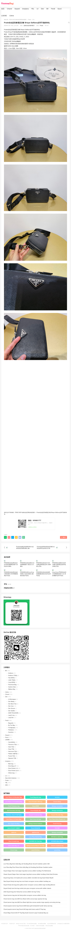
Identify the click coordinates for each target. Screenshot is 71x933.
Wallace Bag (11, 694)
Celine (11, 15)
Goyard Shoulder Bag (57, 820)
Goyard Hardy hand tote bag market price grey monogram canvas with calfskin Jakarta (27, 893)
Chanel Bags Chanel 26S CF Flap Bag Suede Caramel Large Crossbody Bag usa (26, 918)
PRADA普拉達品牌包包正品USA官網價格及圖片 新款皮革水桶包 (11, 569)
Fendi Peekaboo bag (13, 811)
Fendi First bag (57, 829)
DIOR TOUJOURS (13, 718)
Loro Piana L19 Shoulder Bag (14, 802)
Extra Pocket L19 (13, 773)
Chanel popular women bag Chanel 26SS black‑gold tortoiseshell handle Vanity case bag (28, 911)
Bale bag (10, 769)
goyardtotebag (35, 855)
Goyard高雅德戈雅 (51, 928)
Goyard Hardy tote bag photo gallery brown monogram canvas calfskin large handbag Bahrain (29, 890)
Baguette (10, 728)
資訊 (6, 790)
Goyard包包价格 (35, 833)
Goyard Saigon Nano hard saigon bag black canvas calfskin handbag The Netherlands (27, 876)
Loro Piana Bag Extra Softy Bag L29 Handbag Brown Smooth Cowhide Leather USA (27, 869)
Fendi (53, 9)
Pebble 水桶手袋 (12, 759)
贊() (63, 537)
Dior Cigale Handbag (13, 829)
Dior (42, 9)
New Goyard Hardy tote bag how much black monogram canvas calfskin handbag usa (27, 886)
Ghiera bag (11, 778)
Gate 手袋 (11, 752)
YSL (32, 9)
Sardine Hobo (12, 692)
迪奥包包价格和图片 (29, 25)
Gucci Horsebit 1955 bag (35, 807)
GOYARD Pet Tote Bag (35, 846)
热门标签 (32, 931)
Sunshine (10, 737)
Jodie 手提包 (11, 685)
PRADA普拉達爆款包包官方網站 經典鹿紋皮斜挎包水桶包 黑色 (59, 569)
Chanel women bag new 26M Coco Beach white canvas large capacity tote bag (25, 904)
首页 (2, 9)
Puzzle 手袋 (11, 761)
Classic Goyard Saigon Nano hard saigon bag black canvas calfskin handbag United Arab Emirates (31, 879)
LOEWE (4, 15)
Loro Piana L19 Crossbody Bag (13, 807)
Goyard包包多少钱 (35, 816)
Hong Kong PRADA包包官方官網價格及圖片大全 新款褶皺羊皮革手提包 (59, 579)
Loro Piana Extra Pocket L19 (57, 824)
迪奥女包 (13, 838)
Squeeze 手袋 (12, 763)
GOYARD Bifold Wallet (57, 846)
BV (47, 9)
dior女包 (57, 802)
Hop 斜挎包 (11, 683)
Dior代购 (57, 833)
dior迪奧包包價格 (42, 928)
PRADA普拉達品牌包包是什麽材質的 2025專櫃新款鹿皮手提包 (11, 579)
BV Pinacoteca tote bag (13, 816)
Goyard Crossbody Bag (35, 820)
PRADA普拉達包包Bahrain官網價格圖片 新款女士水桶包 (27, 569)
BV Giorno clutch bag (57, 842)
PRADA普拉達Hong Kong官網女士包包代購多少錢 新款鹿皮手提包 (27, 579)
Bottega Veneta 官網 (20, 928)
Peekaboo (11, 735)
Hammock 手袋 (12, 756)
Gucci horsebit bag (14, 846)
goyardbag (57, 855)
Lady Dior (11, 723)
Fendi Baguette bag (35, 802)
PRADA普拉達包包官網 (23, 931)
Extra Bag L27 (12, 771)
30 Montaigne (12, 704)
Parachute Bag (12, 690)
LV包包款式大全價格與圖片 (63, 928)
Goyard (17, 9)
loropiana (25, 9)
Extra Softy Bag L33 (13, 851)
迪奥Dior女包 (35, 838)
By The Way (11, 730)
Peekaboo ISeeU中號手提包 (13, 820)
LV (37, 9)
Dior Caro (11, 711)
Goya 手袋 (11, 754)
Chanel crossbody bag (57, 851)
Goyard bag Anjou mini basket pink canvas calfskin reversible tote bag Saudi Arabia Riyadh (28, 883)
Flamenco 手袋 (12, 750)
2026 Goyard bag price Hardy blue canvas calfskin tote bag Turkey (22, 897)
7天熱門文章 (12, 928)
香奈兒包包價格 (49, 931)
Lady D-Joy (11, 720)
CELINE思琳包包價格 (32, 928)
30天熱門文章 (4, 928)
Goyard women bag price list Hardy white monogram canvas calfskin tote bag (25, 900)
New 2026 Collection (11, 783)
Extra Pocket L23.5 (13, 776)
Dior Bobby (11, 707)
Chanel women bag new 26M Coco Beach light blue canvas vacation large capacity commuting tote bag (32, 907)
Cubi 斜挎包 (11, 747)
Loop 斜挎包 (11, 687)
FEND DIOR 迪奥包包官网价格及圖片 (25, 512)
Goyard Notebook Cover (13, 842)
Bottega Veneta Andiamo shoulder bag (35, 829)
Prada (41, 25)
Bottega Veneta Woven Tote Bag (35, 851)
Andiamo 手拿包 (12, 681)
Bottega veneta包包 (57, 811)
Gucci (60, 9)
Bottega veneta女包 (57, 816)
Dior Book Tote (12, 709)
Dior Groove (11, 713)
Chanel (9, 9)
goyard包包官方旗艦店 (14, 833)
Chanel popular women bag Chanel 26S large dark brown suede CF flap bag (25, 914)
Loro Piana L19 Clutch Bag (13, 824)
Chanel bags (13, 855)
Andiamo (10, 678)
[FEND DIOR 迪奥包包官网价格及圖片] (7, 3)
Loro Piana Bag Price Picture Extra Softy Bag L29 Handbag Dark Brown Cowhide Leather (28, 872)
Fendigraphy (11, 733)
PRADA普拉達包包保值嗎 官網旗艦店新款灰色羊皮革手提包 (43, 579)
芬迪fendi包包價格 (40, 931)
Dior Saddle (11, 716)
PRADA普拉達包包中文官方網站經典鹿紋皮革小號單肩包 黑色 (43, 569)
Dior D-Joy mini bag (35, 824)
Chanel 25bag (57, 807)
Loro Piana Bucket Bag (35, 842)
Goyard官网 (35, 811)
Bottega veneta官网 (57, 838)
